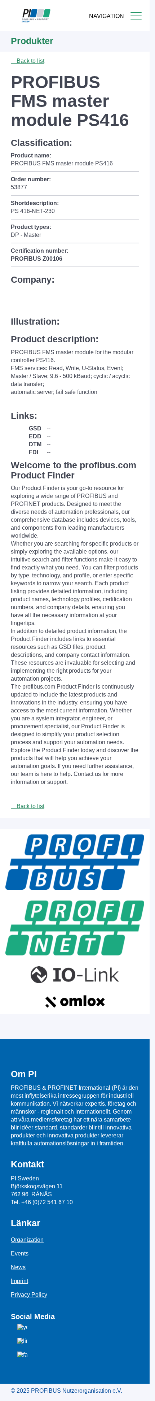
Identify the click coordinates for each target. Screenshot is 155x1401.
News (18, 1267)
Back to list (29, 61)
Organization (27, 1240)
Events (19, 1253)
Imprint (19, 1281)
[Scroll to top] (140, 1390)
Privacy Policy (29, 1295)
